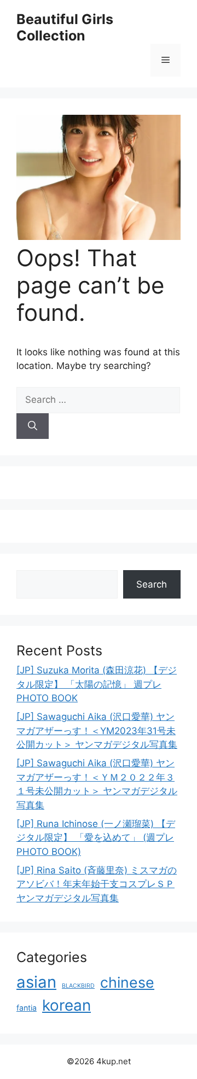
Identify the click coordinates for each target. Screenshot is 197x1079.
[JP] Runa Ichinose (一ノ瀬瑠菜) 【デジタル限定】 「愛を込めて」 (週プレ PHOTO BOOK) (95, 837)
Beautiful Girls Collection (64, 27)
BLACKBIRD (78, 985)
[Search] (32, 426)
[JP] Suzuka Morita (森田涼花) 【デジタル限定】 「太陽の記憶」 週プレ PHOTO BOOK (96, 684)
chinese (127, 982)
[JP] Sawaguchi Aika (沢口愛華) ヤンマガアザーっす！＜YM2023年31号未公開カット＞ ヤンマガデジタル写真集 (96, 730)
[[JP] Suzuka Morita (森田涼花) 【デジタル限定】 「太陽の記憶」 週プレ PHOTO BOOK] (98, 236)
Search (151, 584)
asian (36, 982)
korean (66, 1005)
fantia (26, 1007)
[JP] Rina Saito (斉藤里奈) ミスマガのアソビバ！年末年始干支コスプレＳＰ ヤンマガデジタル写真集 (96, 884)
